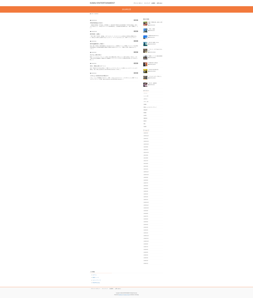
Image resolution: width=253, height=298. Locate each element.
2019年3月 (146, 227)
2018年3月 (146, 257)
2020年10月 (146, 174)
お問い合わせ (118, 288)
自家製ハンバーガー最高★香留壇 (155, 56)
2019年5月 (146, 221)
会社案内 (111, 288)
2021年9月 (146, 155)
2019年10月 (146, 207)
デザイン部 (146, 101)
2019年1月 (146, 232)
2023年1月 (146, 138)
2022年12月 (146, 141)
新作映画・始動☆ (95, 34)
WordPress (121, 294)
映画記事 (145, 109)
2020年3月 (146, 194)
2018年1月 (146, 263)
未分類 (145, 115)
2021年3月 (146, 166)
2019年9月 (146, 210)
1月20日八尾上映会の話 (153, 69)
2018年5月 (146, 252)
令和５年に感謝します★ (153, 42)
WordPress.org (96, 282)
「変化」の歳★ (151, 28)
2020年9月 (146, 177)
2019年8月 (146, 213)
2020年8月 (146, 180)
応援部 (145, 104)
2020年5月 (146, 188)
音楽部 (145, 126)
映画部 (136, 20)
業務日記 (145, 118)
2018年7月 (146, 246)
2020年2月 (146, 196)
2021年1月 (146, 169)
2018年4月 (146, 255)
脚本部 (145, 121)
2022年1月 (146, 149)
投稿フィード (96, 277)
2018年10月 (146, 241)
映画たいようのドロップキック (150, 107)
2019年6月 (146, 219)
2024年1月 (146, 133)
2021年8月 (146, 157)
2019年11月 (146, 205)
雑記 (144, 123)
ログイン (95, 274)
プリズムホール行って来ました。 (155, 76)
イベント (145, 93)
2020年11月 (146, 171)
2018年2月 (146, 260)
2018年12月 (146, 235)
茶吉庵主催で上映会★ (153, 62)
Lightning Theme (127, 294)
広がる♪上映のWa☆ (96, 55)
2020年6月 (146, 185)
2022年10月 (146, 144)
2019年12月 (146, 202)
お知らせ (145, 98)
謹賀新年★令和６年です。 (154, 35)
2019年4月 (146, 224)
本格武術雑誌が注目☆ (96, 23)
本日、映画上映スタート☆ (98, 66)
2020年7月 (146, 182)
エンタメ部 (146, 96)
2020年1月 (146, 199)
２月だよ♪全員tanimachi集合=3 (99, 75)
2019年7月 (146, 216)
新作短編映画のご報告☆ (97, 43)
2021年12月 (146, 152)
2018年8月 (146, 243)
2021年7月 (146, 160)
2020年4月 (146, 191)
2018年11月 (146, 238)
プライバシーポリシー (95, 288)
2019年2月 (146, 230)
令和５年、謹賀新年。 (153, 83)
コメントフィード (97, 280)
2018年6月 (146, 249)
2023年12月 (146, 135)
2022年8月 (146, 146)
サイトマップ (105, 288)
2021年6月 (146, 163)
